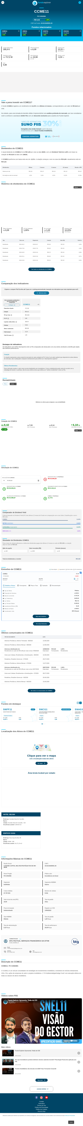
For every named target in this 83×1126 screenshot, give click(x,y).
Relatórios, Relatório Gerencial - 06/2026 (16, 677)
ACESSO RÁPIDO (41, 1089)
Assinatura (41, 1103)
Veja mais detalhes (41, 616)
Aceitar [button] (71, 1122)
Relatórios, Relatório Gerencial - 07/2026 (16, 659)
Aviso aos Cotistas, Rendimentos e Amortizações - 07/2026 (22, 673)
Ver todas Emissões (41, 623)
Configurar (11, 305)
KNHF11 (45, 31)
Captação (45, 585)
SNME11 (4, 31)
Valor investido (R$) (35, 548)
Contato (41, 1101)
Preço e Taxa (34, 585)
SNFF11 (7, 709)
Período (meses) (61, 548)
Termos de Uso (41, 1105)
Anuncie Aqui (41, 1111)
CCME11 (26, 304)
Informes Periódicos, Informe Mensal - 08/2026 (18, 645)
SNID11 (25, 31)
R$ (4, 480)
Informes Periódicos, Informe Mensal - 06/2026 (18, 681)
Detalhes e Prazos (10, 585)
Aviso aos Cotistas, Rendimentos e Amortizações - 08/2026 (22, 655)
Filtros (5, 384)
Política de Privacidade (70, 1115)
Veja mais (40, 1080)
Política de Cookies (41, 1109)
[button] (80, 703)
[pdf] (74, 579)
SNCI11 (43, 709)
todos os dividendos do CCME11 (41, 269)
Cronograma (23, 585)
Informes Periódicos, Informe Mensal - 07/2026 (18, 663)
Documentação (56, 585)
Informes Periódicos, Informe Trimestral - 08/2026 (19, 640)
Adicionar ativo (42, 293)
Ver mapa (40, 763)
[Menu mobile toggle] (2, 2)
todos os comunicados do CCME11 (41, 690)
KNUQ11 (66, 31)
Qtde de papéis (7, 548)
